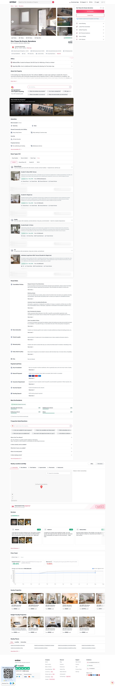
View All (59, 53)
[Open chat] (112, 683)
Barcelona (21, 6)
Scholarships (62, 676)
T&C (76, 666)
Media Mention (63, 671)
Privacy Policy (79, 669)
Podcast (61, 664)
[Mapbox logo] (14, 500)
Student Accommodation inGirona (88, 645)
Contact (77, 664)
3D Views (30, 37)
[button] (15, 666)
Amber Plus (62, 669)
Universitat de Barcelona (30, 76)
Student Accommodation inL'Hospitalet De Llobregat (44, 645)
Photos (14, 37)
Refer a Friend (48, 666)
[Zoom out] (12, 496)
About (46, 661)
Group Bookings (48, 669)
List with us (47, 671)
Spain (16, 6)
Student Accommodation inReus (17, 647)
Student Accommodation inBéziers (40, 647)
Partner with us (48, 674)
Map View (38, 37)
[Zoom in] (12, 494)
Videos (22, 37)
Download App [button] (75, 2)
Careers (47, 679)
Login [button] (97, 2)
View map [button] (29, 47)
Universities (47, 676)
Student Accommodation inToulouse (88, 647)
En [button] (91, 2)
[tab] (14, 467)
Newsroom (62, 666)
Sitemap (77, 671)
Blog (61, 661)
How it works (48, 664)
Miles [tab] (92, 463)
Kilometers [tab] (100, 463)
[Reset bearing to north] (12, 498)
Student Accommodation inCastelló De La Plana (67, 647)
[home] (13, 2)
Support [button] (84, 2)
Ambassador (62, 674)
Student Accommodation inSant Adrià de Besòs (67, 645)
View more (31, 369)
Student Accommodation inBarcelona (18, 645)
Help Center (78, 661)
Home (12, 6)
